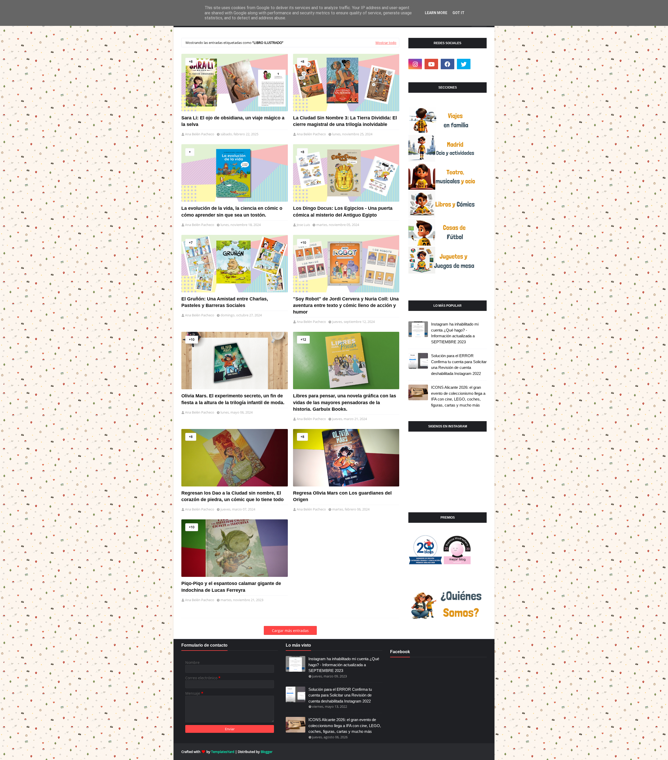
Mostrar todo (385, 42)
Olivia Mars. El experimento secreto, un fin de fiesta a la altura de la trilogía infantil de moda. (232, 399)
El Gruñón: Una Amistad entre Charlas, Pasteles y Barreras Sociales (224, 302)
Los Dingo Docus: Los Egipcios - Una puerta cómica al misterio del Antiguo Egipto (342, 211)
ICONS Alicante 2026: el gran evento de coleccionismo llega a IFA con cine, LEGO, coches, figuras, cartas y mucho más (458, 396)
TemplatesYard (222, 751)
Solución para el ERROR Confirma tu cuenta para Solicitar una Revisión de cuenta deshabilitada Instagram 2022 (459, 364)
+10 (303, 242)
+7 (191, 242)
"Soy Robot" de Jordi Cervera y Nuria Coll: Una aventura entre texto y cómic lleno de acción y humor (346, 305)
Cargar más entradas (290, 630)
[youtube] (431, 64)
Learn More (436, 13)
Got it (458, 13)
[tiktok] (480, 64)
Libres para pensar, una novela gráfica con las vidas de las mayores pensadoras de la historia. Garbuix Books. (344, 402)
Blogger (266, 751)
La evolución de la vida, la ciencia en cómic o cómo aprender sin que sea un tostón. (231, 211)
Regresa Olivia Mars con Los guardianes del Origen (342, 496)
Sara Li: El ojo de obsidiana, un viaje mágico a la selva (232, 121)
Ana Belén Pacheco (199, 134)
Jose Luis (303, 224)
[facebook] (447, 64)
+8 (191, 61)
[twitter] (463, 64)
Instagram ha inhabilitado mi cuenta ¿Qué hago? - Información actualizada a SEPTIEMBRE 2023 (455, 333)
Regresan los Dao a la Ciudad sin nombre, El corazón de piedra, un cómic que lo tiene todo (232, 496)
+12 (303, 339)
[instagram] (415, 64)
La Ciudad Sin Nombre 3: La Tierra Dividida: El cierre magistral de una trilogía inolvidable (345, 121)
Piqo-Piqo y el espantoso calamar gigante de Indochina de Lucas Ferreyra (231, 587)
